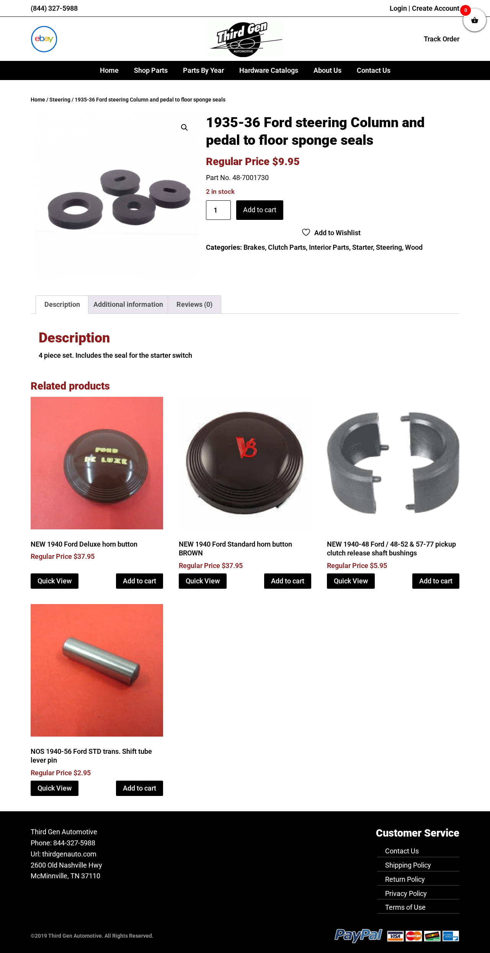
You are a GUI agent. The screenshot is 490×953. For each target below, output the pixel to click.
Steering (59, 100)
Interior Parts (329, 247)
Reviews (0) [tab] (194, 304)
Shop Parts (151, 70)
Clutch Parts (287, 247)
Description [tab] (62, 304)
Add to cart (259, 210)
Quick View (55, 581)
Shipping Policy (408, 865)
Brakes (254, 247)
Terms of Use (405, 907)
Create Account (435, 8)
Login (398, 8)
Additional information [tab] (128, 304)
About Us (327, 70)
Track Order (441, 39)
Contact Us (373, 70)
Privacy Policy (406, 893)
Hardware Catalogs (268, 70)
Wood (414, 247)
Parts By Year (203, 70)
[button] (184, 127)
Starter (362, 247)
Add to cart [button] (139, 581)
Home (109, 70)
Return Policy (405, 879)
